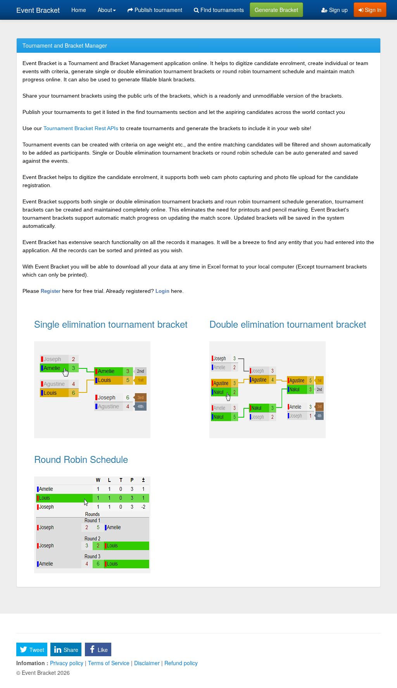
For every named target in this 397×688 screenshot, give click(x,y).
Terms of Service (108, 663)
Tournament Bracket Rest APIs (80, 128)
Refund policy (180, 663)
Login (163, 291)
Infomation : (32, 663)
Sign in (372, 10)
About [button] (105, 10)
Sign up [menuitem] (338, 10)
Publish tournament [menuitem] (157, 10)
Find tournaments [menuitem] (221, 10)
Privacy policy (66, 663)
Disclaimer (147, 663)
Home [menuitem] (78, 10)
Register (51, 291)
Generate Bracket (276, 10)
